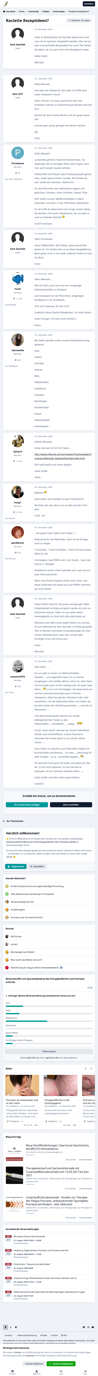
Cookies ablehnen (34, 1363)
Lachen (14, 944)
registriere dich (52, 1057)
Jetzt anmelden (71, 804)
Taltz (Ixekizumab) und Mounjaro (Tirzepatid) (32, 894)
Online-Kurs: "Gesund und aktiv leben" (32, 1264)
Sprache (8, 1335)
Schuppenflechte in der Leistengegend (57, 1101)
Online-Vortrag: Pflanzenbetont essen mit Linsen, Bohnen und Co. (45, 1278)
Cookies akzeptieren (62, 1363)
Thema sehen (49, 1051)
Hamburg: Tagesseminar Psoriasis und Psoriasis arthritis (41, 1250)
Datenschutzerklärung (27, 1335)
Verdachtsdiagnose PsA (22, 901)
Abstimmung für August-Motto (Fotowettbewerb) (35, 967)
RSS (65, 1335)
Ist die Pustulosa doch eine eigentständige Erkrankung (37, 886)
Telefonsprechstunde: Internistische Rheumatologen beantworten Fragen (49, 1292)
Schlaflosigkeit (18, 909)
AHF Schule (16, 936)
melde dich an (32, 1057)
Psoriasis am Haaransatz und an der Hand (22, 1101)
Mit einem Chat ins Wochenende (29, 1236)
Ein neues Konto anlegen (27, 804)
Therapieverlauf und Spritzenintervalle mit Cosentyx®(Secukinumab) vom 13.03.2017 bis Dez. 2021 (57, 1171)
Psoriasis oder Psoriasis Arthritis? (27, 917)
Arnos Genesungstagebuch (50, 1152)
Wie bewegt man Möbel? (22, 952)
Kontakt (43, 1335)
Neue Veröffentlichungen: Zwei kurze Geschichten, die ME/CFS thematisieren (57, 1147)
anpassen (30, 1355)
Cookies (54, 1335)
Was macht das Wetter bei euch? (26, 959)
